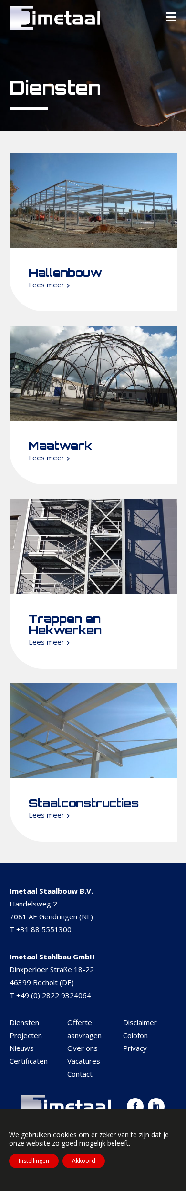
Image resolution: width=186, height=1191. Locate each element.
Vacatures (83, 1061)
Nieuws (22, 1048)
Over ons (82, 1048)
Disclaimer (140, 1022)
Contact (80, 1074)
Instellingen (34, 1161)
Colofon (135, 1035)
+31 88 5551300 (44, 929)
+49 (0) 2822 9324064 (53, 995)
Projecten (26, 1035)
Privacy (135, 1048)
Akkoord (83, 1161)
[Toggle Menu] (171, 17)
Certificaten (29, 1061)
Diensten (24, 1022)
